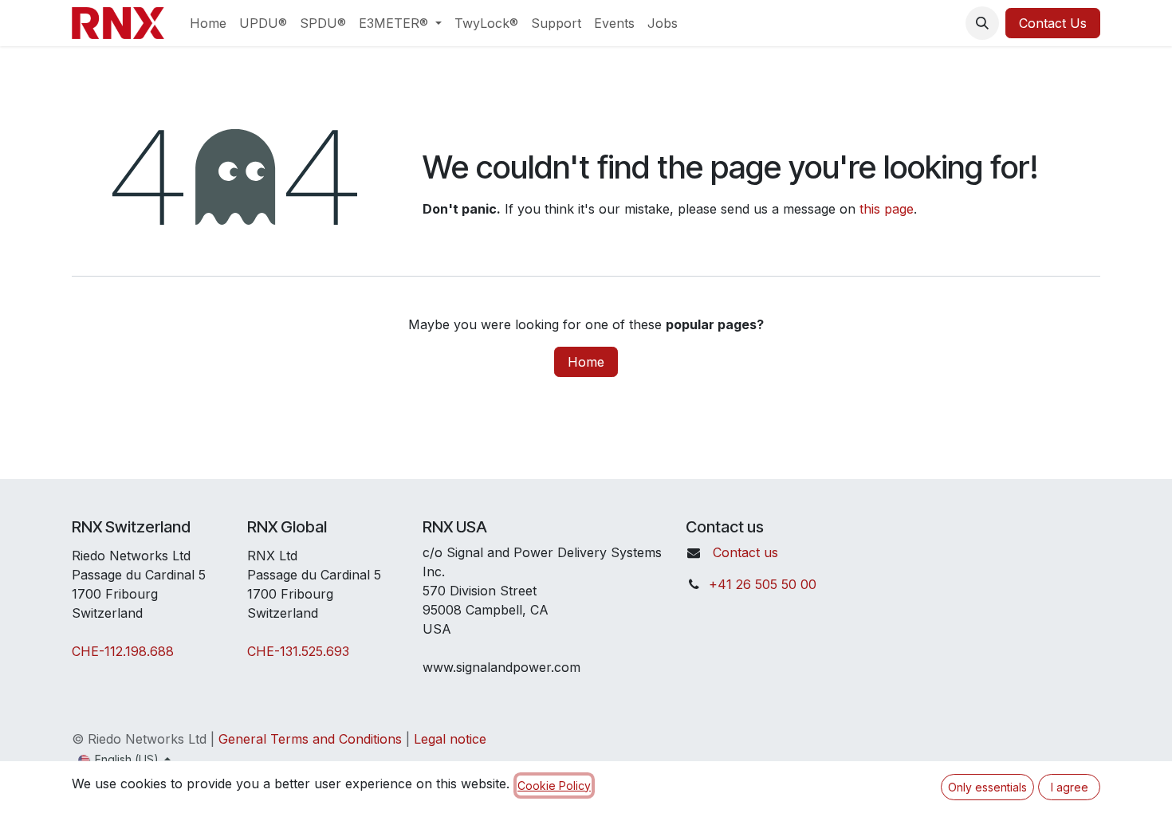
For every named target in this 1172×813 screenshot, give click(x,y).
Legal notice (450, 739)
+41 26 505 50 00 (762, 584)
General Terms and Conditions (310, 739)
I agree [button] (1069, 787)
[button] (982, 23)
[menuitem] (208, 23)
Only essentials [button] (987, 787)
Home (586, 362)
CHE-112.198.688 (123, 651)
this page (886, 209)
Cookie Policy (554, 785)
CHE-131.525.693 (298, 651)
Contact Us (1053, 23)
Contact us (745, 552)
